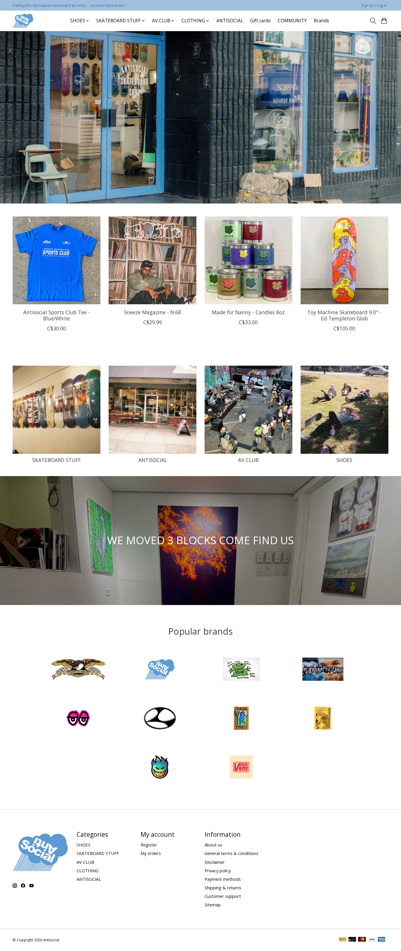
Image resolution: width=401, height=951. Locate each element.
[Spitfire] (159, 767)
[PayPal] (342, 940)
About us (213, 845)
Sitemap (213, 905)
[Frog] (241, 670)
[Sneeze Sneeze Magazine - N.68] (152, 260)
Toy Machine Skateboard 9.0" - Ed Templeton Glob (344, 315)
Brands (321, 21)
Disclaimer (215, 862)
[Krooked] (78, 718)
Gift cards (260, 21)
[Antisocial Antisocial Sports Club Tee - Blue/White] (56, 260)
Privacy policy (218, 870)
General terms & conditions (231, 853)
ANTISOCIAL (229, 21)
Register (149, 845)
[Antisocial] (23, 21)
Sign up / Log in (374, 5)
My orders (151, 853)
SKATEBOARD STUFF (56, 459)
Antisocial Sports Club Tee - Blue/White (56, 315)
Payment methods (223, 879)
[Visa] (371, 940)
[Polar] (241, 718)
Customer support (223, 896)
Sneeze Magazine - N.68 (152, 312)
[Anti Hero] (78, 670)
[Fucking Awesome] (322, 670)
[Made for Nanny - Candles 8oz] (248, 260)
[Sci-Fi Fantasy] (322, 718)
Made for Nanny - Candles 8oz (248, 312)
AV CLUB (248, 459)
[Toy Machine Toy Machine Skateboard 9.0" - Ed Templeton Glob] (344, 260)
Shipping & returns (223, 887)
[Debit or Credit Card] (352, 940)
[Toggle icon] (372, 21)
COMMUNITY (292, 21)
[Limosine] (159, 718)
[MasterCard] (362, 940)
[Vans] (241, 767)
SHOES (344, 459)
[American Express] (381, 940)
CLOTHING (87, 870)
